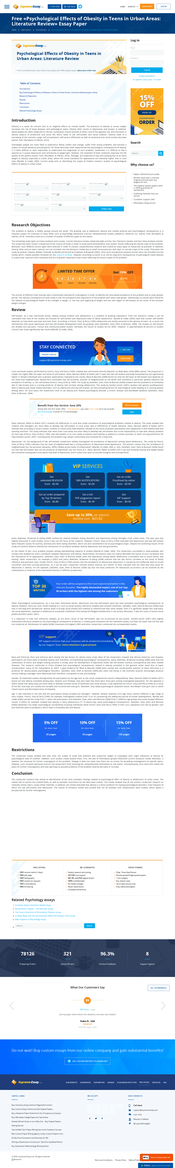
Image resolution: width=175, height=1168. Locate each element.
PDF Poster (84, 1009)
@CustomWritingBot (141, 1124)
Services (131, 6)
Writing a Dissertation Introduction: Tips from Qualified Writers (37, 1142)
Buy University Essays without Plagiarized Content (32, 1105)
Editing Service (17, 1125)
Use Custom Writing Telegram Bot (90, 1061)
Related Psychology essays (31, 110)
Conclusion (24, 107)
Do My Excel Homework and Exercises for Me (30, 1138)
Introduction (25, 89)
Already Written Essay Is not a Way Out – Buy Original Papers (36, 1121)
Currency (54, 204)
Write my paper (131, 405)
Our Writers (99, 1082)
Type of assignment (58, 183)
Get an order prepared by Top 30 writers (51, 498)
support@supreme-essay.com (55, 360)
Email (133, 48)
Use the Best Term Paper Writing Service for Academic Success (37, 1129)
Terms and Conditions (104, 1160)
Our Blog (156, 1082)
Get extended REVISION (51, 480)
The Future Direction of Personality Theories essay (38, 912)
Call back (70, 6)
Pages (53, 194)
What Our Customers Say (87, 987)
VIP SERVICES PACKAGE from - (88, 516)
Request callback (49, 354)
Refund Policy (134, 1160)
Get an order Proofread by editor (124, 480)
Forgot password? (147, 76)
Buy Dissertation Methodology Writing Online (30, 1146)
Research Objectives (28, 96)
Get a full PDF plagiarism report (87, 498)
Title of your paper (96, 183)
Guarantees (85, 1082)
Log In (147, 70)
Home (122, 6)
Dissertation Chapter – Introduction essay (34, 908)
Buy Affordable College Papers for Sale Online (30, 1117)
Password (134, 58)
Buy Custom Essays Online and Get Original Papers (32, 1109)
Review (23, 99)
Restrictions (25, 103)
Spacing (17, 204)
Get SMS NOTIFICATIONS (87, 480)
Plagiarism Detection (127, 1082)
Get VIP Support (124, 498)
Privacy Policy (120, 1160)
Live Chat (126, 350)
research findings (64, 255)
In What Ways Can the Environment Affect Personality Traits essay (45, 915)
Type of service (20, 183)
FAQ (164, 1082)
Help (132, 412)
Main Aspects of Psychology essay (30, 919)
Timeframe (93, 194)
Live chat (55, 6)
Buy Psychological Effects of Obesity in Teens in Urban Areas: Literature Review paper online (58, 92)
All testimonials (159, 988)
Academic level (20, 194)
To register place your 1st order (147, 79)
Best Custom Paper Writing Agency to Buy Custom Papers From (37, 1134)
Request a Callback (141, 1119)
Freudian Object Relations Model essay (33, 905)
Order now (147, 6)
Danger (110, 1082)
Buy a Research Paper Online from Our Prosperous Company (36, 1113)
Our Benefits (71, 1082)
